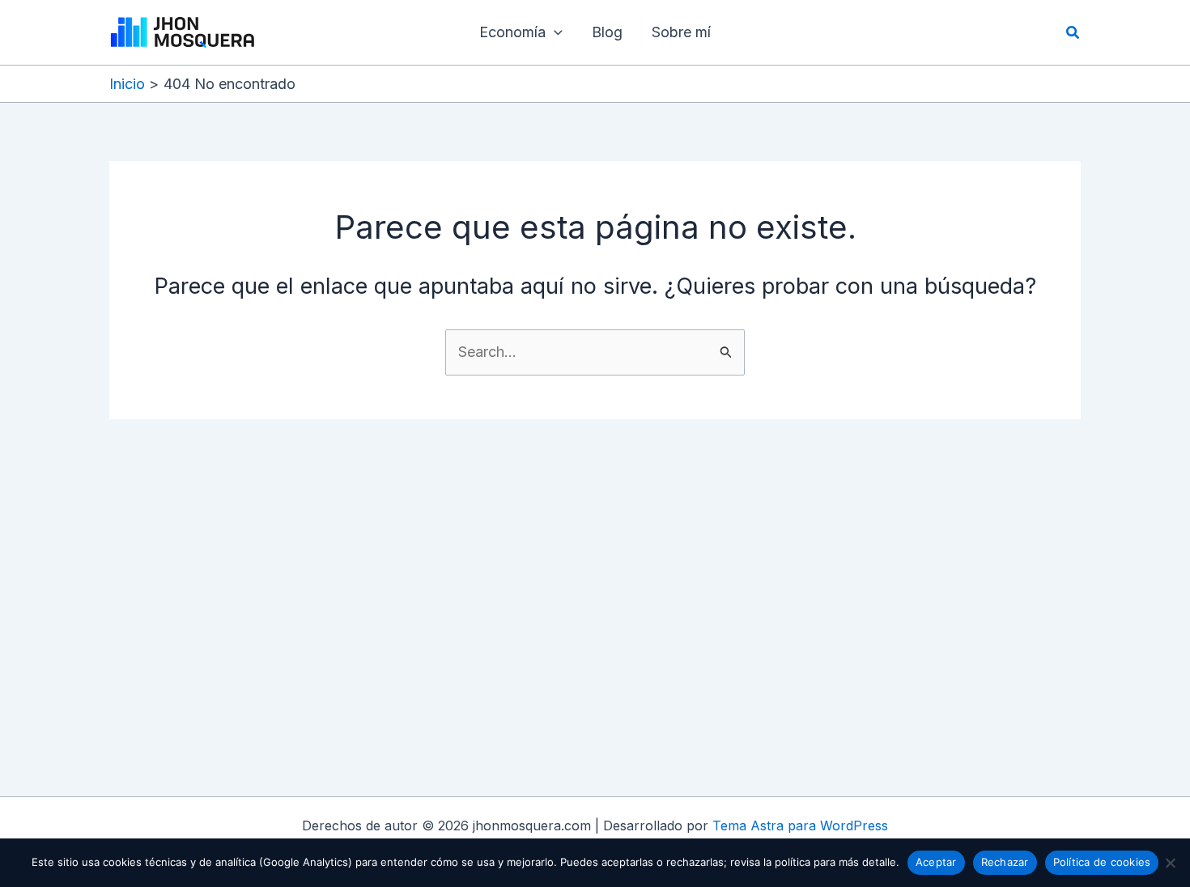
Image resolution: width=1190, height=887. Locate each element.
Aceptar (936, 861)
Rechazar (1005, 861)
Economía (512, 31)
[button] (554, 32)
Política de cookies (1102, 861)
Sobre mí (681, 31)
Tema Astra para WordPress (800, 825)
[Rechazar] (1170, 863)
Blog (607, 31)
